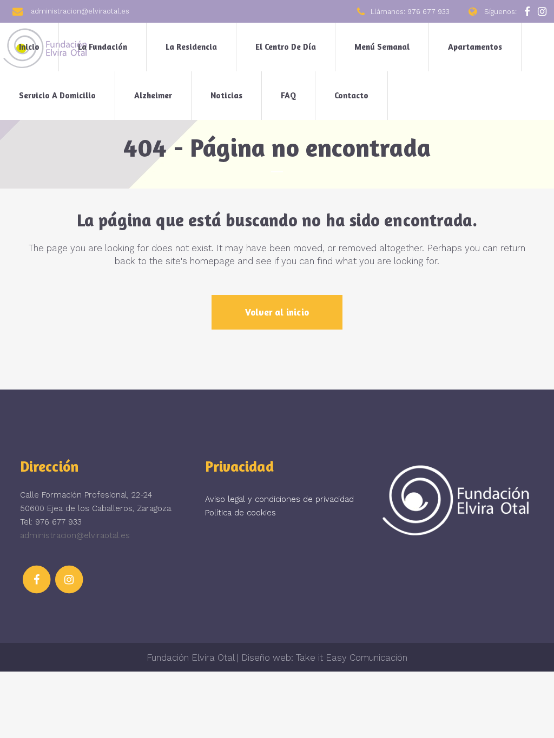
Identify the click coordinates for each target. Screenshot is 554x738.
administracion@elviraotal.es (75, 535)
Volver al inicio (277, 312)
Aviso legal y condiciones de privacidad (279, 499)
